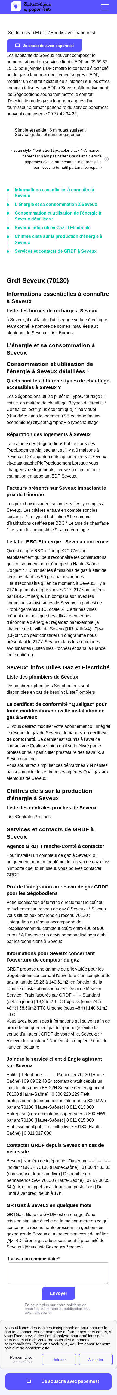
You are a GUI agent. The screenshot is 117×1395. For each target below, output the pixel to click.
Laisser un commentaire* (34, 1259)
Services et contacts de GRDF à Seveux (56, 251)
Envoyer (58, 1293)
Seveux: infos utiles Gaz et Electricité (53, 227)
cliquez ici (43, 1312)
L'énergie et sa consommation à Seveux (56, 204)
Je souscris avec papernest (48, 45)
